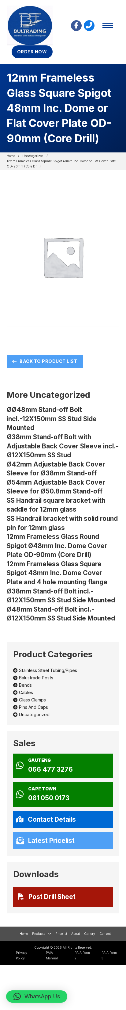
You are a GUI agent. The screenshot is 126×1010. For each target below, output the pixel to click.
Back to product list (48, 361)
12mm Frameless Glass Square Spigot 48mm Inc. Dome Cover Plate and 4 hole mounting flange (57, 573)
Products (38, 933)
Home (11, 156)
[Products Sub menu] (49, 933)
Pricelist (61, 933)
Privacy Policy (21, 955)
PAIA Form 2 (82, 955)
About (75, 933)
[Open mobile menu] (107, 25)
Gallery (89, 933)
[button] (36, 996)
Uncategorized (32, 156)
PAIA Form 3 (109, 955)
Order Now (32, 51)
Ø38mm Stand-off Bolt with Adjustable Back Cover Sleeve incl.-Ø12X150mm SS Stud (63, 446)
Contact (105, 933)
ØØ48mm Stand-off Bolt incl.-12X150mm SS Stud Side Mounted (52, 419)
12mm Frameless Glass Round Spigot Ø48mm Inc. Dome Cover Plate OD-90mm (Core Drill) (57, 546)
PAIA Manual (52, 955)
